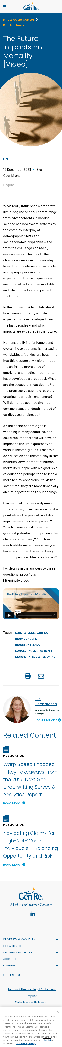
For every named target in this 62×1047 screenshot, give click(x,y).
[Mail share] (41, 676)
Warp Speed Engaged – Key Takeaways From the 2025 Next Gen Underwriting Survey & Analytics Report (30, 779)
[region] (31, 1027)
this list (47, 1040)
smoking (49, 657)
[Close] (58, 1011)
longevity (23, 651)
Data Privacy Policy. (26, 1043)
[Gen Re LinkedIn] (33, 914)
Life (5, 159)
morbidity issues (28, 657)
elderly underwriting (31, 633)
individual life (26, 639)
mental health (43, 651)
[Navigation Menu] (4, 6)
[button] (28, 676)
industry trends (27, 645)
